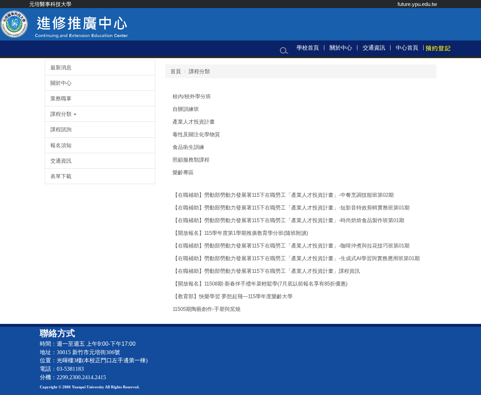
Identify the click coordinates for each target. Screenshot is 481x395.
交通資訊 (374, 47)
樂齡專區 (183, 172)
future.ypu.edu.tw (417, 4)
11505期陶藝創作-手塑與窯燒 (207, 309)
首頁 (175, 71)
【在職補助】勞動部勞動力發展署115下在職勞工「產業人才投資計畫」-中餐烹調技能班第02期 (283, 195)
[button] (100, 113)
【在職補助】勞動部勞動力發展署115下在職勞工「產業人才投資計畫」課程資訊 (266, 271)
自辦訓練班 (186, 109)
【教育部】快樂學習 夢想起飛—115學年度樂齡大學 (233, 296)
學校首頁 (307, 47)
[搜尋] (284, 50)
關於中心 (341, 47)
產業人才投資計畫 (194, 122)
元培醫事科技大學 (50, 4)
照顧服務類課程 (191, 160)
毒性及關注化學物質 (196, 134)
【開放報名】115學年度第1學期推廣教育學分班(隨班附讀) (240, 233)
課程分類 (199, 71)
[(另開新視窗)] (438, 47)
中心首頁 (407, 47)
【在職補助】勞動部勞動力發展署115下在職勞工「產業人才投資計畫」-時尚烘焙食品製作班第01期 (288, 220)
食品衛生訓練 (188, 147)
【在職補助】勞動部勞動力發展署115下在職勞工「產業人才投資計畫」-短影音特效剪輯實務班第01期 (291, 208)
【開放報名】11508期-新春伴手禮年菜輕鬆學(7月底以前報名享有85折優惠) (260, 284)
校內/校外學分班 (192, 96)
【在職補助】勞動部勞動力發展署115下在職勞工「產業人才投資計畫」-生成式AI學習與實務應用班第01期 (296, 258)
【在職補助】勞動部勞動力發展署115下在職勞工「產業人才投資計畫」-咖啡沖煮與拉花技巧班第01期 (291, 246)
